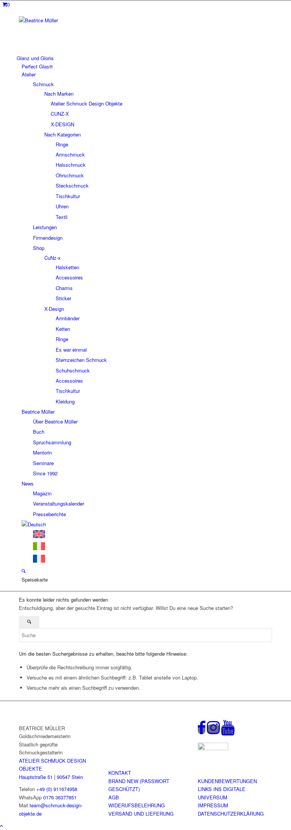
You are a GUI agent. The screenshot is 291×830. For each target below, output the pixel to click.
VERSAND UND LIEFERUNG (141, 813)
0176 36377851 (60, 797)
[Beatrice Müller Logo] (76, 20)
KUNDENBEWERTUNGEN (227, 781)
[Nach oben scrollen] (1, 825)
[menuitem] (144, 58)
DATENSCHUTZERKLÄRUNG (231, 813)
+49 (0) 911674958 (56, 789)
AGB (113, 797)
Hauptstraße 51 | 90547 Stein (51, 776)
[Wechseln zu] (34, 524)
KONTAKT (119, 772)
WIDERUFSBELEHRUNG (136, 805)
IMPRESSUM (213, 805)
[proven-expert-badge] (213, 748)
